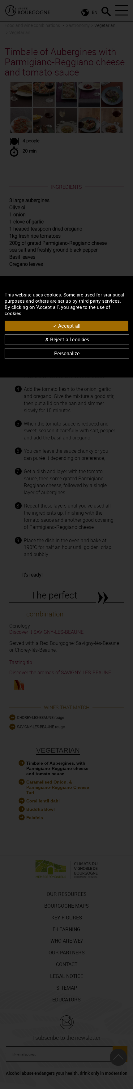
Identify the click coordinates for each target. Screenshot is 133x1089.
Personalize (66, 353)
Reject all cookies (69, 339)
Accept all (68, 325)
